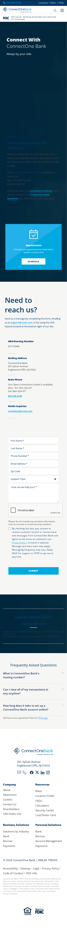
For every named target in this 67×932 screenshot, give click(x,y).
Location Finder (44, 796)
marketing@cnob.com (20, 411)
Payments (9, 846)
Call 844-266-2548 (33, 623)
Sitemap (25, 868)
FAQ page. (43, 718)
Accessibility (10, 868)
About (6, 790)
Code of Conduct (13, 873)
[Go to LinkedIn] (42, 773)
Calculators (42, 805)
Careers (7, 799)
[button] (33, 675)
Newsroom (10, 794)
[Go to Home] (17, 10)
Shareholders (11, 809)
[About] (15, 136)
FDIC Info (31, 873)
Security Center (44, 810)
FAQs (61, 2)
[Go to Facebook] (31, 773)
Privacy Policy (50, 868)
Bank (6, 836)
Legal (36, 868)
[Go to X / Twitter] (37, 773)
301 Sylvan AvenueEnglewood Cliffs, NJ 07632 (33, 763)
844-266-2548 (15, 396)
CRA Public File (12, 814)
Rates (53, 2)
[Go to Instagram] (48, 773)
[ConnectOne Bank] (33, 752)
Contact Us (9, 804)
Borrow (7, 841)
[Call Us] (24, 773)
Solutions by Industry (16, 831)
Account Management (48, 841)
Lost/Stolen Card (45, 815)
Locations (43, 2)
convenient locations (40, 190)
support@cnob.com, (22, 322)
